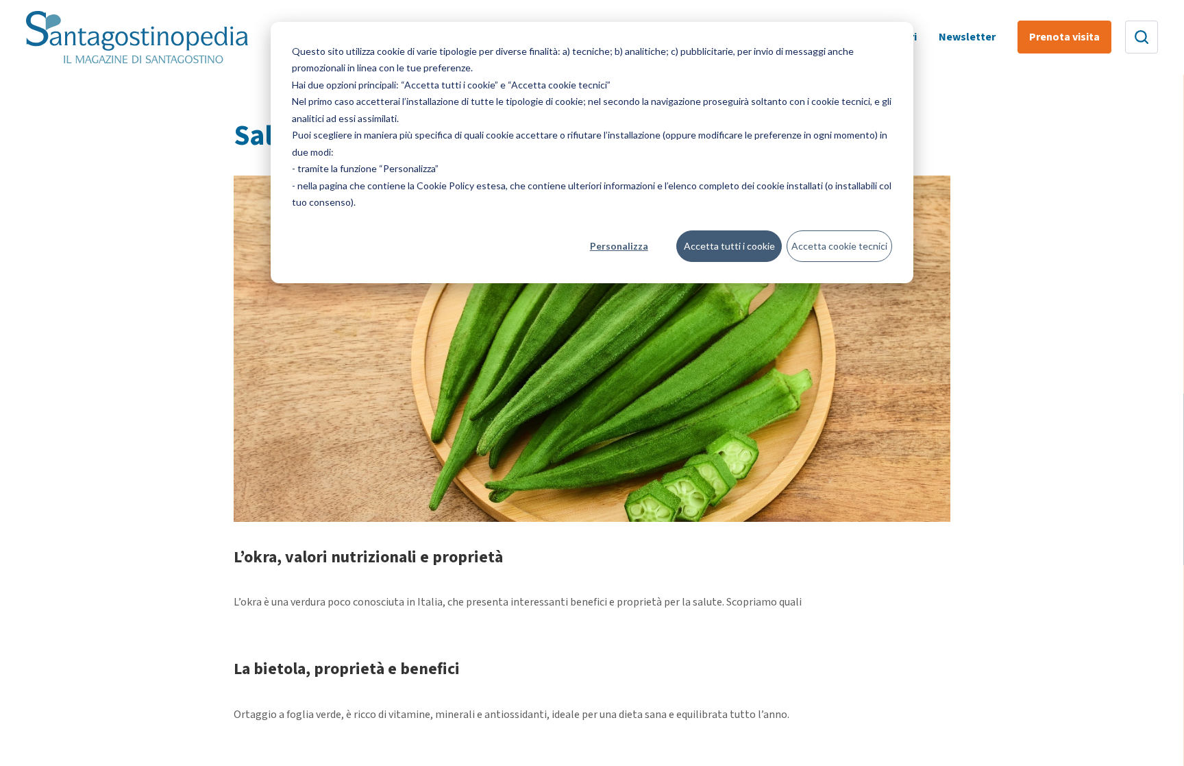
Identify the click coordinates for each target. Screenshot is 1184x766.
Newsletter (967, 37)
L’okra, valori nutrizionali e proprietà (368, 557)
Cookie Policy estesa (461, 185)
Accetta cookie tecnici (839, 246)
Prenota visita (1064, 37)
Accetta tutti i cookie (729, 246)
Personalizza (619, 246)
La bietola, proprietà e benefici (347, 669)
